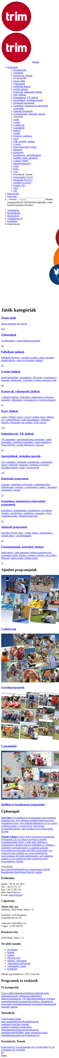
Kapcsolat (12, 196)
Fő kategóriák (19, 70)
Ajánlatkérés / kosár (16, 966)
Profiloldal (12, 969)
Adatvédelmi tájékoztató (18, 963)
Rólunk (10, 952)
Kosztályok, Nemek (22, 75)
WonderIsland (17, 869)
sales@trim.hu (15, 895)
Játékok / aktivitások (17, 960)
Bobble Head (13, 872)
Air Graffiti (36, 872)
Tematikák (18, 72)
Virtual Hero (25, 872)
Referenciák (13, 193)
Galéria (10, 955)
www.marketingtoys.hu (35, 869)
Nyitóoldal (12, 949)
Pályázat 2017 (14, 958)
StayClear (6, 869)
